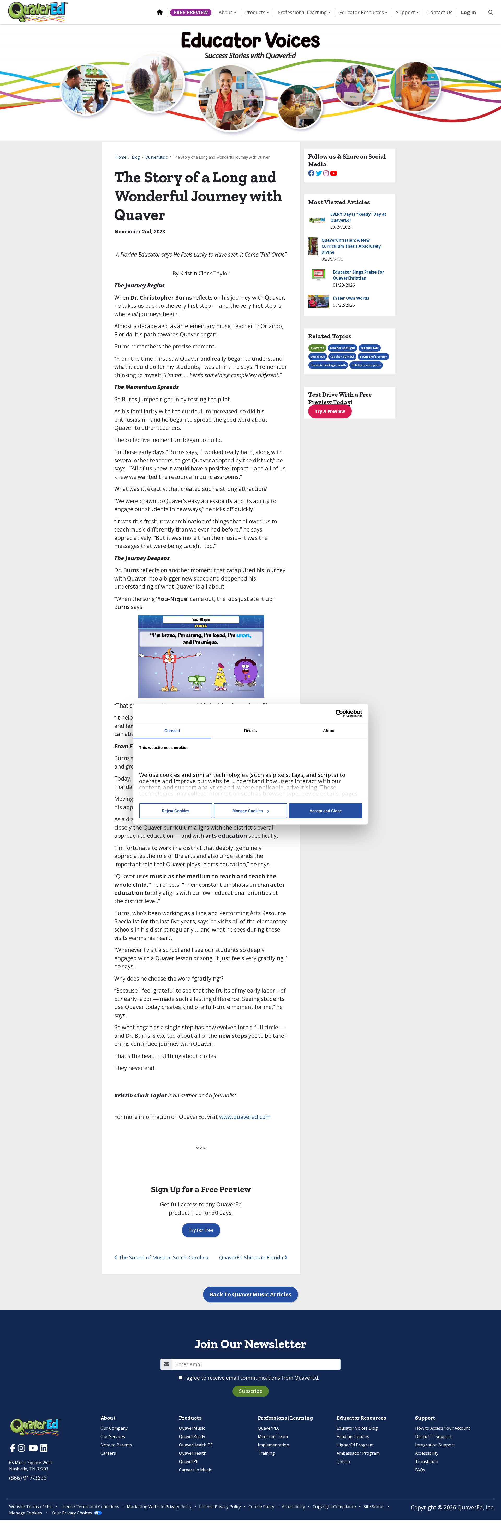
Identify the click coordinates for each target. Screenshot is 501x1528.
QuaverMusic (156, 157)
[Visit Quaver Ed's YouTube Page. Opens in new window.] (33, 1449)
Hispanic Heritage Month (328, 365)
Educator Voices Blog (357, 1428)
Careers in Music (195, 1470)
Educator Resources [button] (361, 12)
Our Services (112, 1436)
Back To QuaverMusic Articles (250, 1294)
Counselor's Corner (373, 356)
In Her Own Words (351, 298)
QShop (343, 1461)
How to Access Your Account (442, 1428)
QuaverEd (317, 348)
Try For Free (201, 1230)
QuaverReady (192, 1436)
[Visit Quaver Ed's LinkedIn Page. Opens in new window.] (43, 1449)
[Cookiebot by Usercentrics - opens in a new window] (339, 713)
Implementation (273, 1445)
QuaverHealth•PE (196, 1445)
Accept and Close (325, 810)
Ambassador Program (358, 1453)
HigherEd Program (355, 1445)
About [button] (225, 12)
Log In (468, 12)
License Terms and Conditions (89, 1506)
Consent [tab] (172, 730)
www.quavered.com (244, 1116)
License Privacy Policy (220, 1506)
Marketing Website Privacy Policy (159, 1506)
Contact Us (439, 12)
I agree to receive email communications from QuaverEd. (251, 1377)
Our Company (114, 1428)
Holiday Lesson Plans (366, 365)
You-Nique (318, 356)
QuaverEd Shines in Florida (251, 1257)
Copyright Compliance (334, 1506)
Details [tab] (250, 730)
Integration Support (435, 1445)
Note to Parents (116, 1445)
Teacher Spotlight (342, 348)
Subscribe (250, 1390)
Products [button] (255, 12)
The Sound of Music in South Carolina (162, 1257)
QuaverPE (188, 1461)
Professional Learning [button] (302, 12)
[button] (488, 12)
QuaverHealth (192, 1453)
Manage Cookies (247, 810)
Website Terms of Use (31, 1506)
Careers (108, 1453)
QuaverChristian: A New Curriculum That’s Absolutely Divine (351, 246)
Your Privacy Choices (72, 1513)
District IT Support (433, 1436)
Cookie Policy (261, 1506)
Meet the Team (273, 1436)
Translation (426, 1461)
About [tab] (329, 730)
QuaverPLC (269, 1428)
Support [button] (405, 12)
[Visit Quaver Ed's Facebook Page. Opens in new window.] (13, 1449)
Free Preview (191, 12)
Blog (136, 157)
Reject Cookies (175, 810)
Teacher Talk (370, 348)
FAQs (420, 1470)
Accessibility (426, 1453)
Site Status (373, 1506)
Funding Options (353, 1436)
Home (121, 157)
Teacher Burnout (342, 356)
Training (266, 1453)
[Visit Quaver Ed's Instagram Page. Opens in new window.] (22, 1449)
